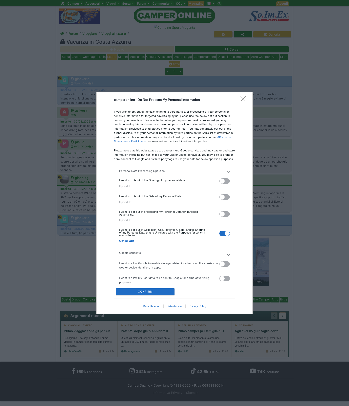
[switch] (224, 181)
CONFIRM (145, 291)
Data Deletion (151, 306)
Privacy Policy (197, 306)
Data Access (174, 306)
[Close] (244, 100)
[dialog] (174, 203)
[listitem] (174, 171)
